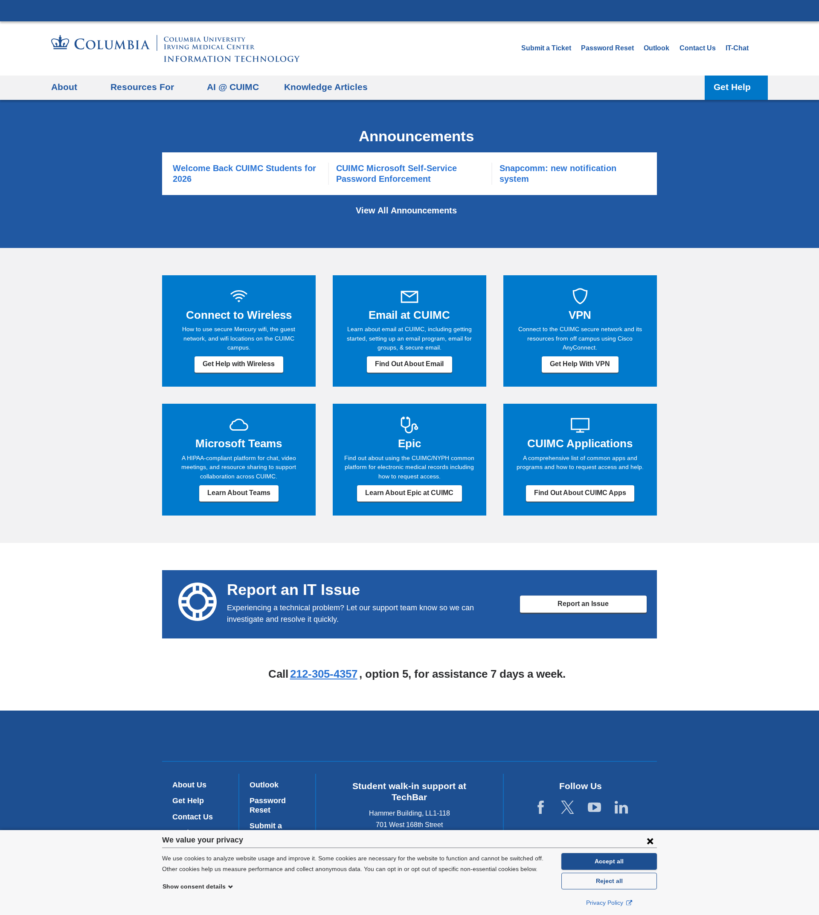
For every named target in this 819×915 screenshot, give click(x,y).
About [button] (64, 87)
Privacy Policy (605, 902)
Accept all (609, 861)
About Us (189, 785)
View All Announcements (407, 210)
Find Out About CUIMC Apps (580, 492)
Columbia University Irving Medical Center (409, 10)
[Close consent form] (650, 841)
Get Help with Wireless (239, 363)
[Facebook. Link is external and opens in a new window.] (541, 808)
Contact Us (698, 48)
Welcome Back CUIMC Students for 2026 (244, 173)
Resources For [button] (142, 87)
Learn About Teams (238, 492)
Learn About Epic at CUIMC (409, 492)
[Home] (175, 48)
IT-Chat (737, 48)
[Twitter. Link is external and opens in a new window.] (568, 808)
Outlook (656, 48)
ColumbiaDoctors (471, 735)
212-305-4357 (323, 674)
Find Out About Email (409, 363)
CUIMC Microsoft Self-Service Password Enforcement (396, 173)
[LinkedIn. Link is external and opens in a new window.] (621, 808)
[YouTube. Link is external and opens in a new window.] (594, 808)
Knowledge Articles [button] (326, 87)
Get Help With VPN (580, 363)
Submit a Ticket (546, 48)
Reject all (609, 880)
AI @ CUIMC (233, 87)
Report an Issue (583, 603)
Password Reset (607, 48)
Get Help (188, 800)
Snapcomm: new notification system (558, 173)
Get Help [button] (732, 87)
